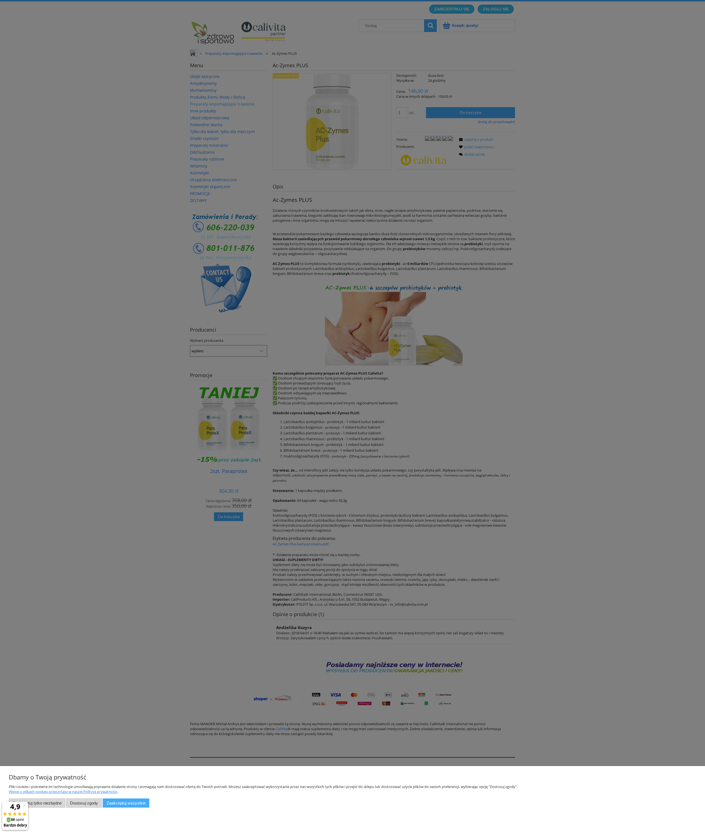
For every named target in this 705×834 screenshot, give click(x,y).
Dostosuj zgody (84, 803)
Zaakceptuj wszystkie (126, 803)
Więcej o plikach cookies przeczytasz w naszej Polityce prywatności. (63, 791)
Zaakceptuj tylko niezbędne (37, 803)
